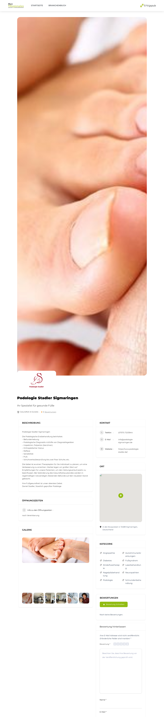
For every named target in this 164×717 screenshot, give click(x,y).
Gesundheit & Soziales (29, 412)
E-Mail (103, 712)
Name (103, 700)
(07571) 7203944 (125, 432)
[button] (120, 495)
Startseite (37, 5)
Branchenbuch (57, 5)
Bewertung (105, 644)
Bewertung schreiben (115, 604)
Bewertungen (50, 412)
